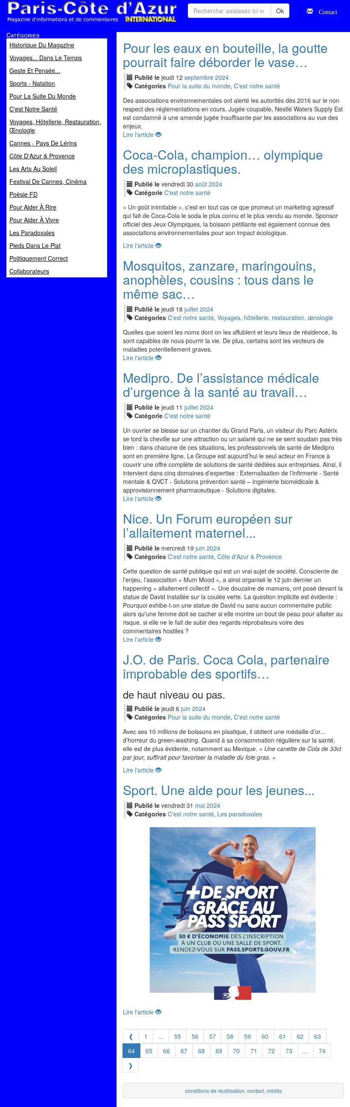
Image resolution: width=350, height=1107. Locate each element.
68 (201, 1050)
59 (247, 1036)
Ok (280, 10)
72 (271, 1050)
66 (166, 1050)
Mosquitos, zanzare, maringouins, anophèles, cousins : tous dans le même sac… (219, 279)
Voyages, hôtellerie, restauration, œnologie (275, 317)
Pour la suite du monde (199, 86)
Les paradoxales (239, 814)
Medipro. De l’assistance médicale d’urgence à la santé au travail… (221, 384)
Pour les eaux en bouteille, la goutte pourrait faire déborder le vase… (225, 54)
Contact (325, 11)
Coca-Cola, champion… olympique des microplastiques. (223, 161)
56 (195, 1036)
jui (191, 309)
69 (219, 1050)
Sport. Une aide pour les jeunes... (219, 790)
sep (198, 77)
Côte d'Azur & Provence (249, 556)
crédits (274, 1090)
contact (255, 1090)
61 (282, 1036)
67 (184, 1050)
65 (149, 1050)
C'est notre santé (257, 86)
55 (177, 1036)
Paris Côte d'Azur (73, 22)
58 (230, 1036)
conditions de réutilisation (215, 1090)
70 (236, 1050)
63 (317, 1036)
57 (212, 1036)
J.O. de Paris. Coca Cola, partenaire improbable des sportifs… (226, 666)
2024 (222, 77)
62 (300, 1036)
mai (200, 805)
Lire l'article (139, 134)
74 (322, 1050)
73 (289, 1050)
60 (265, 1036)
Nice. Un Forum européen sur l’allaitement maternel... (207, 525)
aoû (201, 184)
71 (254, 1050)
